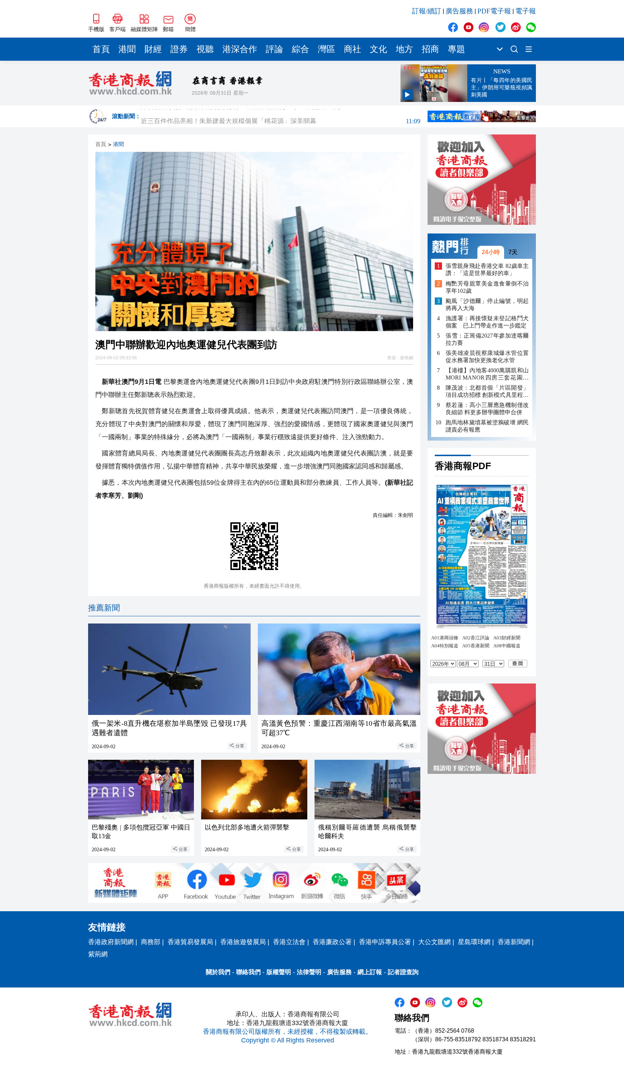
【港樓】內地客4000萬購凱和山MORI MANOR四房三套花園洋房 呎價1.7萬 (487, 374)
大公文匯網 (434, 942)
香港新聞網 (514, 942)
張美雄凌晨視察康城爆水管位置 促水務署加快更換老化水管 (487, 356)
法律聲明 (309, 972)
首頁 (101, 49)
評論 (274, 49)
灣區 (326, 49)
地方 (404, 49)
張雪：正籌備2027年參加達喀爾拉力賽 (487, 339)
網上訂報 (370, 972)
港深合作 (239, 49)
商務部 (150, 942)
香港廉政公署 (332, 942)
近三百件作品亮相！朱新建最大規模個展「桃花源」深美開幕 (280, 116)
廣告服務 (459, 11)
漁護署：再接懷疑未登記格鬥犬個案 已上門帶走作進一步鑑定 (487, 322)
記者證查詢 (403, 972)
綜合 (300, 49)
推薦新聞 (104, 607)
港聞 (127, 49)
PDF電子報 (494, 11)
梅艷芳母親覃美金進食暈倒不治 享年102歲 (487, 287)
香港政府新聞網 (111, 942)
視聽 (205, 49)
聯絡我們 (248, 972)
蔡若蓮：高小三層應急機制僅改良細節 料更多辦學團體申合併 (487, 408)
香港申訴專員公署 (385, 942)
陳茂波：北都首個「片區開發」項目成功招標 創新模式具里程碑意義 (487, 392)
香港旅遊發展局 (243, 942)
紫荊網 (98, 954)
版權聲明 (278, 972)
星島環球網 (474, 942)
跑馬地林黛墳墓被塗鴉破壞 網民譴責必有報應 (487, 426)
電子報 (525, 11)
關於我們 (218, 972)
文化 (378, 49)
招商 (430, 49)
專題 (456, 49)
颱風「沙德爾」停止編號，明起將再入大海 (487, 304)
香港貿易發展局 (190, 942)
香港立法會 (289, 942)
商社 (352, 49)
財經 (153, 49)
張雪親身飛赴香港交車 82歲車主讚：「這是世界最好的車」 (487, 269)
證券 (179, 49)
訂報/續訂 (426, 11)
